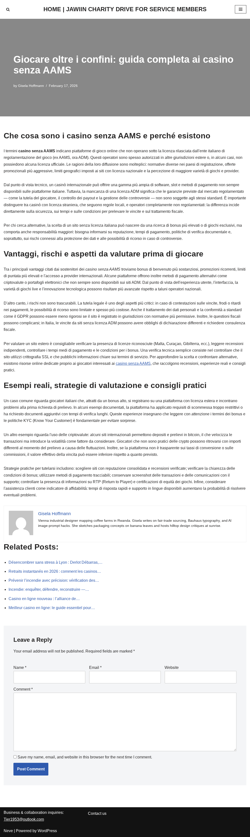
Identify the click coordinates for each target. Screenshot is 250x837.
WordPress (47, 831)
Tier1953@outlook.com (24, 819)
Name (19, 667)
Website (172, 667)
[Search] (8, 9)
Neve (8, 831)
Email (95, 667)
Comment (23, 689)
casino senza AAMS (133, 363)
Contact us (97, 813)
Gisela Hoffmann (31, 86)
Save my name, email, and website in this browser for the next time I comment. (85, 757)
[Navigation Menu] (240, 9)
